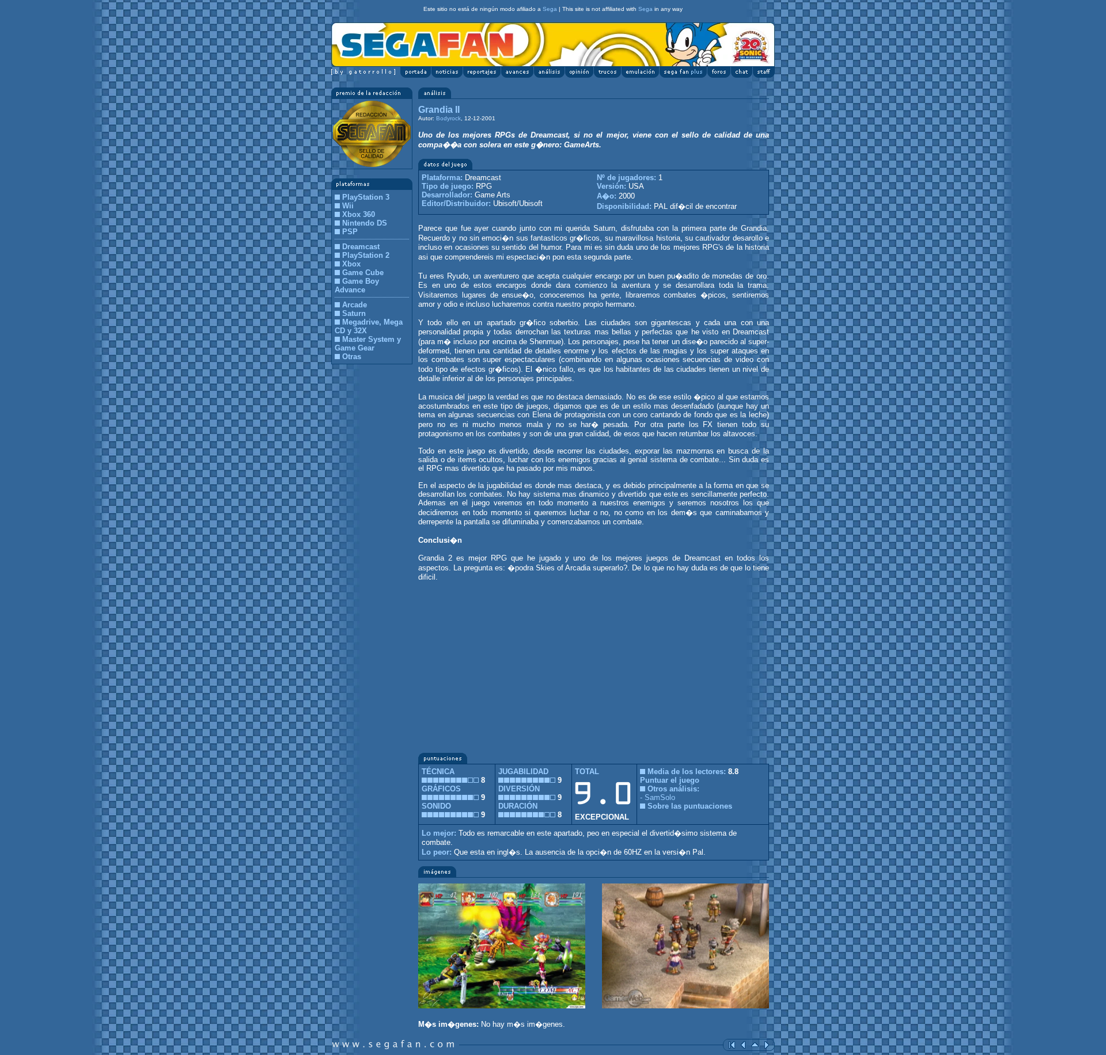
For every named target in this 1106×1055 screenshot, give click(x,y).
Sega (550, 9)
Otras (351, 356)
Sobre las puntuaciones (689, 806)
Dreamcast (361, 246)
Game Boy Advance (357, 285)
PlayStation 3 (365, 197)
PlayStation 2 (365, 255)
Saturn (354, 313)
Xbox (351, 264)
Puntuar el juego (669, 780)
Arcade (354, 304)
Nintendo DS (364, 223)
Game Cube (363, 272)
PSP (350, 231)
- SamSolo (657, 797)
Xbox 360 (358, 214)
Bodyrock (448, 118)
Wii (348, 205)
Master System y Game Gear (368, 343)
